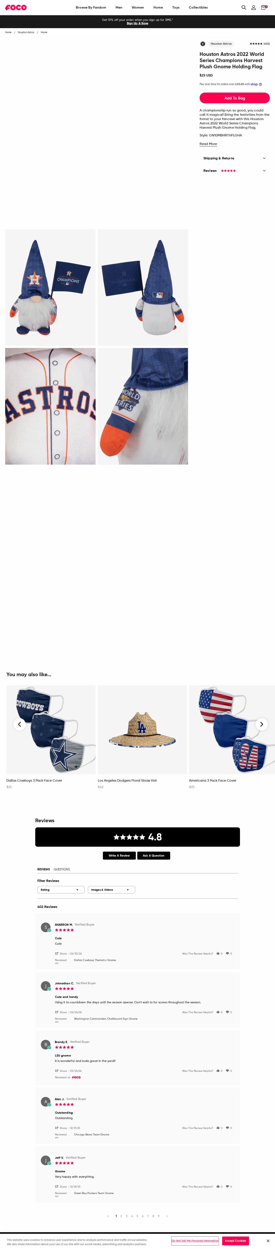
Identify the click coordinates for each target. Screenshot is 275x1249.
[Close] (268, 1241)
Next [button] (261, 724)
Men (119, 7)
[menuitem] (91, 7)
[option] (137, 21)
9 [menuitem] (159, 1216)
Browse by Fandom (91, 7)
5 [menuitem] (137, 1216)
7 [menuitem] (148, 1216)
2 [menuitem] (121, 1216)
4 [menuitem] (132, 1216)
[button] (62, 953)
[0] (262, 7)
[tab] (119, 855)
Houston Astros (221, 43)
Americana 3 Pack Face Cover (212, 780)
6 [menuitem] (143, 1216)
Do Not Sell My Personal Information (195, 1241)
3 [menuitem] (127, 1216)
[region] (137, 1241)
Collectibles (198, 7)
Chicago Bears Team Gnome (91, 1134)
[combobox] (61, 890)
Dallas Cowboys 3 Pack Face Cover (34, 780)
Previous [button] (20, 724)
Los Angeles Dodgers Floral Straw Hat (127, 780)
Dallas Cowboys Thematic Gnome (95, 960)
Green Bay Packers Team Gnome (94, 1193)
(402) (267, 44)
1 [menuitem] (116, 1216)
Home (158, 7)
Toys (175, 7)
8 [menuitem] (153, 1216)
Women (138, 7)
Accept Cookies (235, 1241)
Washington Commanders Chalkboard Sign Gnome (106, 1019)
